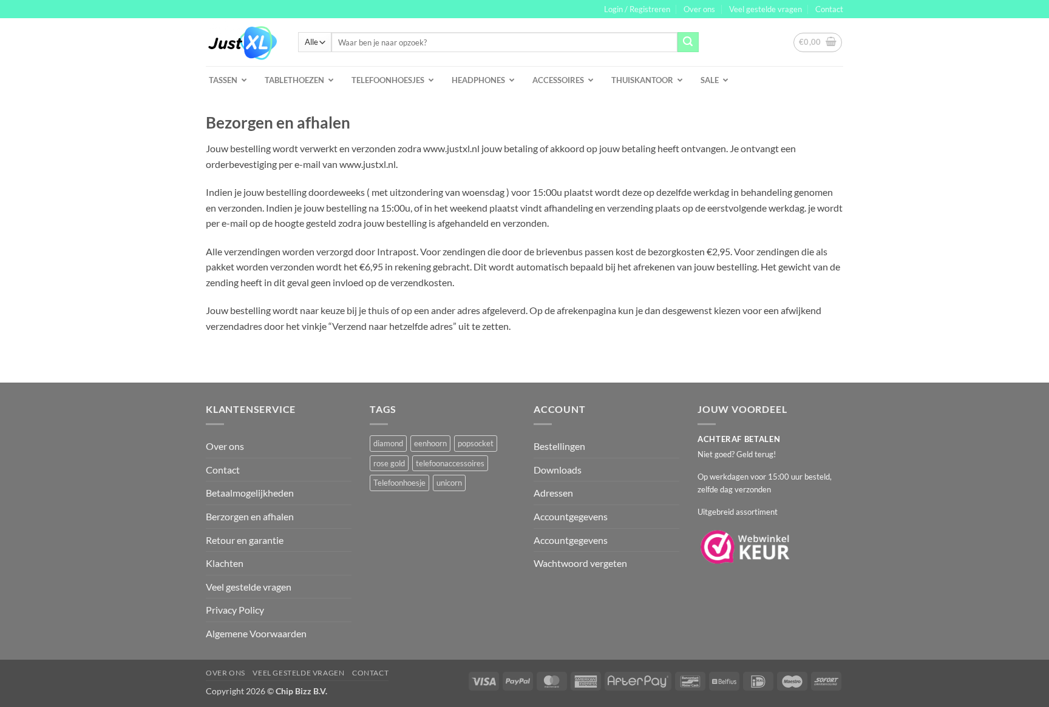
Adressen (553, 492)
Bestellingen (559, 446)
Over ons (699, 9)
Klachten (224, 563)
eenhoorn (430, 443)
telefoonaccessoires (450, 463)
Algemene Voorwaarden (256, 633)
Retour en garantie (244, 540)
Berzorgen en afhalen (250, 516)
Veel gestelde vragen (765, 9)
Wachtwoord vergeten (580, 563)
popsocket (476, 443)
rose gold (389, 463)
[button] (637, 9)
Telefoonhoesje (399, 483)
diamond (388, 443)
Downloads (558, 469)
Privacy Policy (235, 609)
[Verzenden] (687, 42)
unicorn (449, 483)
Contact (829, 9)
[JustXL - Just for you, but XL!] (243, 42)
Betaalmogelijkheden (250, 492)
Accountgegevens (571, 516)
